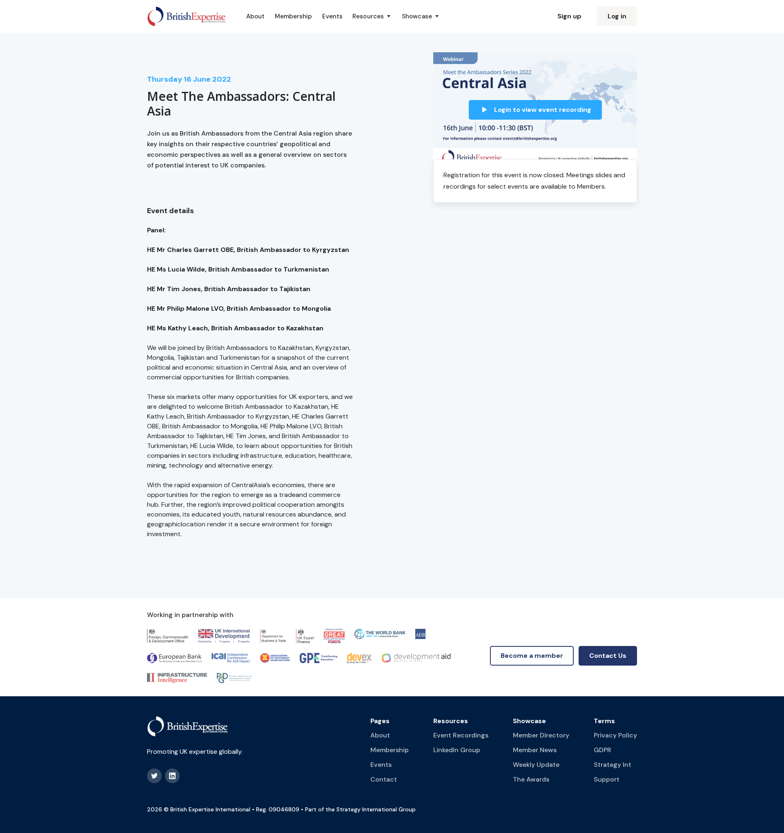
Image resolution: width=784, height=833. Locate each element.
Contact (383, 779)
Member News (535, 750)
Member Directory (541, 735)
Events (332, 16)
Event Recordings (460, 735)
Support (606, 779)
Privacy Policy (615, 735)
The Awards (531, 779)
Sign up (569, 16)
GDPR (602, 750)
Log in (617, 16)
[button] (372, 16)
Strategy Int (612, 764)
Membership (293, 16)
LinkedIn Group (456, 750)
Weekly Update (536, 764)
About (255, 16)
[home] (187, 16)
